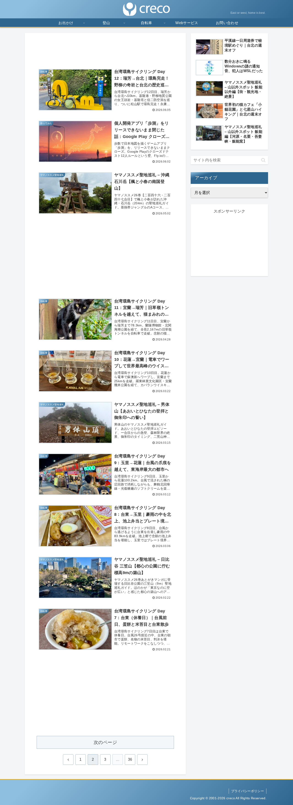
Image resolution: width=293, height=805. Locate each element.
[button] (263, 160)
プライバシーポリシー (247, 791)
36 (130, 759)
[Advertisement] (105, 48)
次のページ (105, 742)
